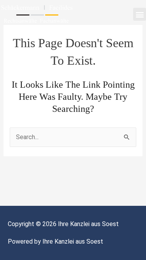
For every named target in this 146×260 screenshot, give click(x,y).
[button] (139, 14)
